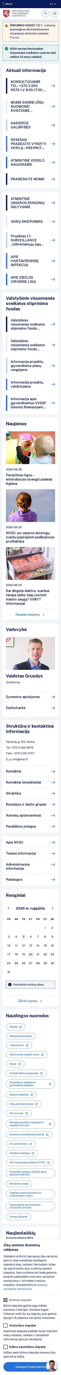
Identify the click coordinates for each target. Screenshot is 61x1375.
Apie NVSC (15, 842)
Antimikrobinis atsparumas (23, 1073)
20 (30, 954)
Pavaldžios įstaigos (21, 826)
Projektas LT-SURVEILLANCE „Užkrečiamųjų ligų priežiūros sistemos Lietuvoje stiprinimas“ (28, 240)
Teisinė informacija (21, 853)
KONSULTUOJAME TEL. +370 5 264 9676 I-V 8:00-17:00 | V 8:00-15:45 (27, 86)
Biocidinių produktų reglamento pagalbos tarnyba (26, 1124)
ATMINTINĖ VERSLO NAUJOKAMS (27, 162)
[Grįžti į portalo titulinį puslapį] (8, 4)
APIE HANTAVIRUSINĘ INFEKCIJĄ (25, 261)
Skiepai (13, 1026)
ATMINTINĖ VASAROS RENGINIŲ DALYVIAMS (28, 203)
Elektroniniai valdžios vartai (24, 1054)
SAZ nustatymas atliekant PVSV (27, 1162)
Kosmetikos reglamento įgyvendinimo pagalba (22, 1084)
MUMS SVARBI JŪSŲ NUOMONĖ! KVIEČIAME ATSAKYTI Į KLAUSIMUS (27, 106)
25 (16, 963)
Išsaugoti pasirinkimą (30, 1367)
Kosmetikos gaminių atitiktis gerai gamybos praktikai (27, 1173)
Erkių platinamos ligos (21, 1104)
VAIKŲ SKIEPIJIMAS (27, 221)
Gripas (12, 1064)
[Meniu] (54, 13)
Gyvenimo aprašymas (23, 697)
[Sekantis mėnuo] (52, 908)
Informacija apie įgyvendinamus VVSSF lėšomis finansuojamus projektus (29, 403)
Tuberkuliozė (16, 1045)
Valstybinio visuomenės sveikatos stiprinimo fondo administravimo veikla (28, 345)
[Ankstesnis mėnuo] (8, 908)
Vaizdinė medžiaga (19, 1153)
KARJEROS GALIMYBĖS (20, 125)
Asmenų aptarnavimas (23, 815)
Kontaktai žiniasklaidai (23, 782)
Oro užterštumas (18, 1143)
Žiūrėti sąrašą (27, 1001)
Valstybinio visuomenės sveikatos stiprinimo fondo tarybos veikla (28, 324)
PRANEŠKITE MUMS (27, 179)
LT (51, 4)
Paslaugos (14, 879)
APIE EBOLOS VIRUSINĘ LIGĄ (23, 279)
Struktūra (13, 793)
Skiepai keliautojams (20, 1036)
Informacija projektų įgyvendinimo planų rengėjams (27, 366)
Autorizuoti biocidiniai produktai (26, 1134)
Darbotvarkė (16, 708)
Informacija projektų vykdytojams (27, 384)
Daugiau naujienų (27, 614)
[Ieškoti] (45, 13)
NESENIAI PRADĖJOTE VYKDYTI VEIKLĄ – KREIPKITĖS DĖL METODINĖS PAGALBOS (28, 144)
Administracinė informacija (18, 866)
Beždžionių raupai (19, 1183)
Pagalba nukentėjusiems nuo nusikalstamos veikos (25, 1194)
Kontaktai (13, 771)
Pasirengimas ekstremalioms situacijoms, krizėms (25, 1206)
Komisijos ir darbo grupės (26, 804)
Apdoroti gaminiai (18, 1094)
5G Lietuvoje (16, 1113)
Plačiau (14, 37)
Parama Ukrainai (18, 1216)
